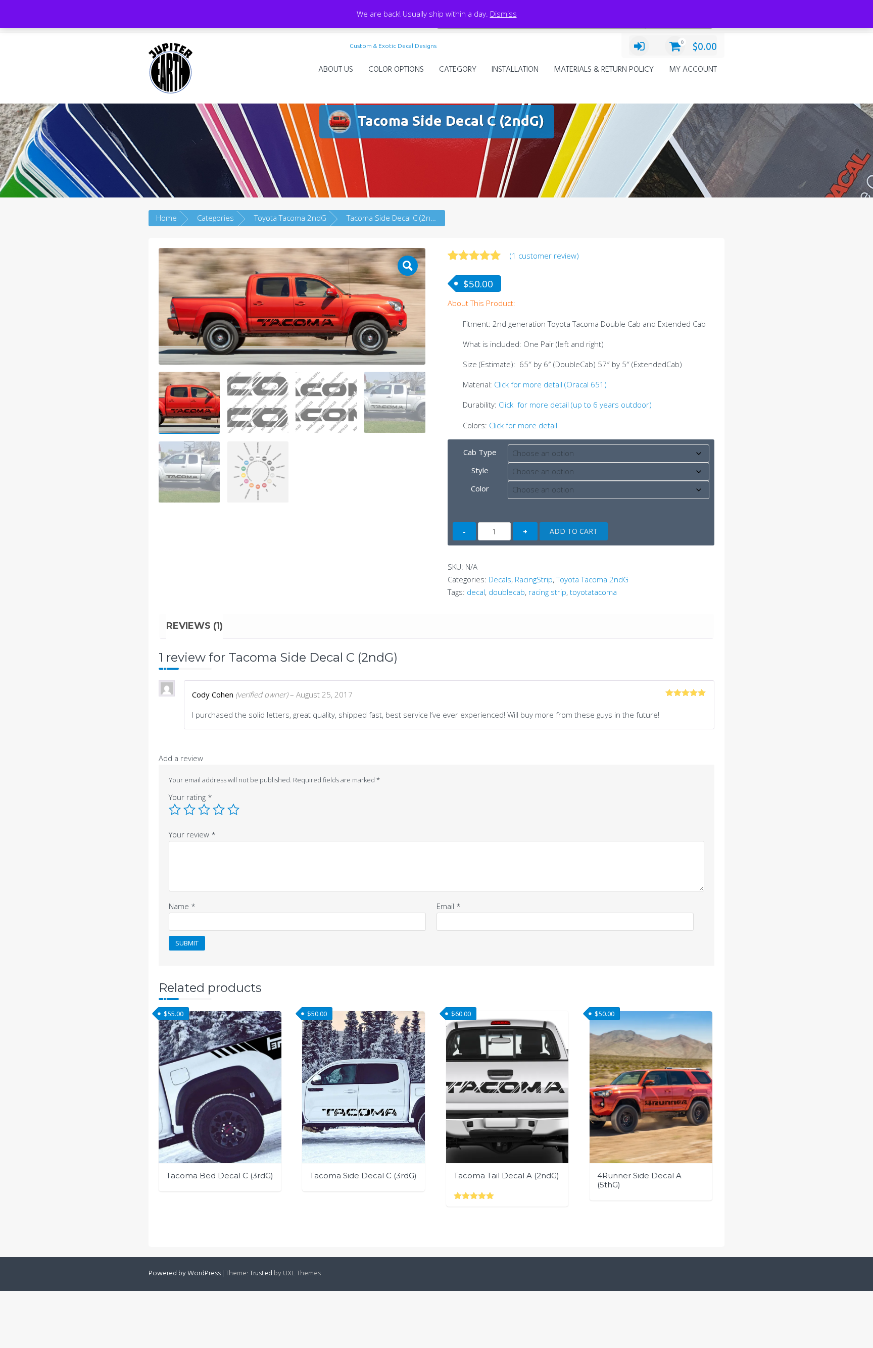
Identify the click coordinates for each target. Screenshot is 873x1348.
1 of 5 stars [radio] (175, 810)
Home (166, 218)
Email (449, 906)
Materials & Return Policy (604, 69)
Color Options (396, 69)
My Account (693, 69)
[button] (408, 266)
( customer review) (544, 256)
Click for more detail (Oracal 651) (550, 384)
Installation (515, 69)
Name (182, 906)
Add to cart (574, 531)
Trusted (261, 1273)
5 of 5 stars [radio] (233, 810)
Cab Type (480, 452)
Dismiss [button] (503, 14)
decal (476, 592)
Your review (192, 834)
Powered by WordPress (185, 1273)
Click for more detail (523, 425)
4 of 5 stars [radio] (219, 810)
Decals (500, 579)
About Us (335, 69)
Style (480, 470)
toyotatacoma (593, 592)
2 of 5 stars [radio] (189, 810)
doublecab (507, 592)
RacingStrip (534, 579)
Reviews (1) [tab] (194, 625)
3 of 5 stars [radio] (204, 810)
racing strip (547, 592)
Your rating (190, 797)
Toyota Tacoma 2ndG (290, 218)
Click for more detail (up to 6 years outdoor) (575, 405)
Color (480, 488)
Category (457, 69)
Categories (215, 218)
